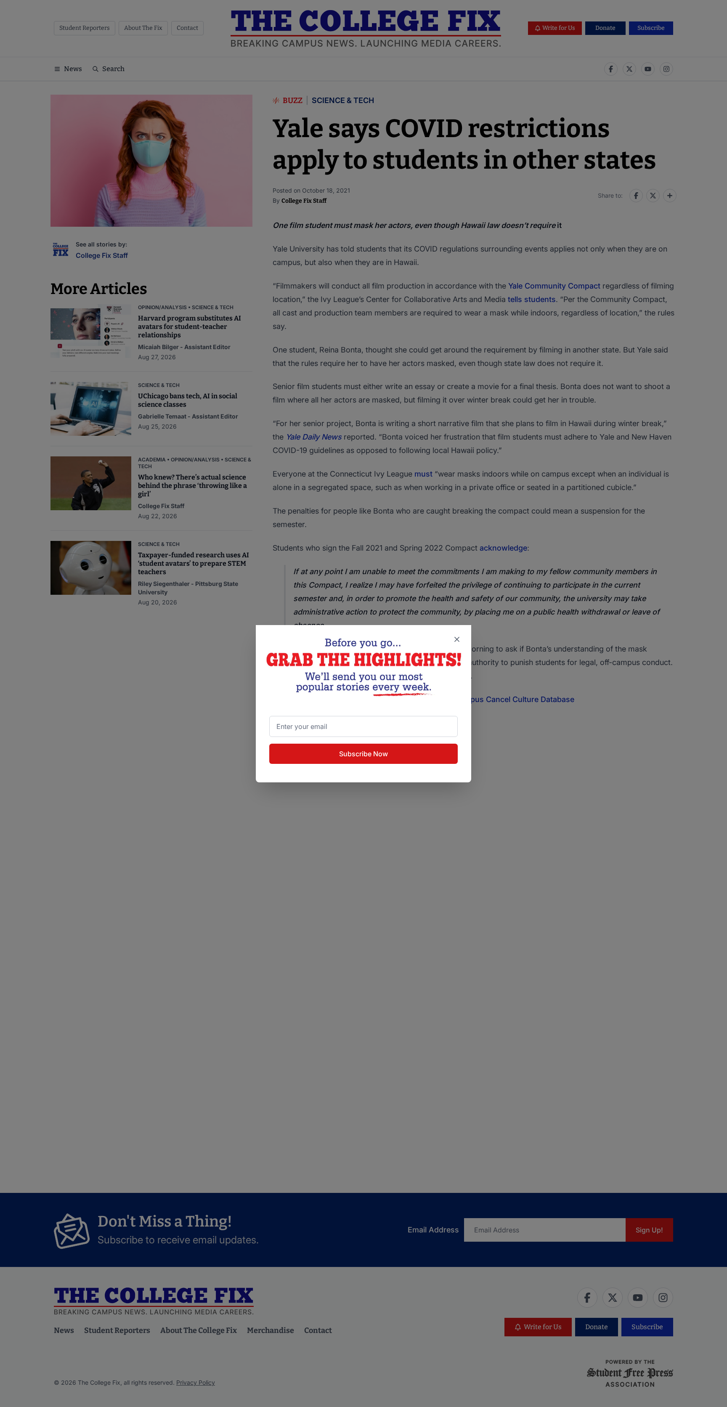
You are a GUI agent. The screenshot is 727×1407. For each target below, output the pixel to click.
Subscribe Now (363, 754)
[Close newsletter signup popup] (456, 639)
